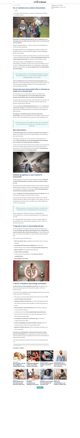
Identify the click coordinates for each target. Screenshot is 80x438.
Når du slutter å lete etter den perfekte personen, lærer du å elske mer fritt (18, 383)
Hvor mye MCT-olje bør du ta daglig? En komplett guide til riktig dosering (19, 365)
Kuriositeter (56, 380)
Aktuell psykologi (44, 362)
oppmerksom (19, 296)
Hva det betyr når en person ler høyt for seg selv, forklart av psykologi (60, 365)
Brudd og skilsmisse (31, 380)
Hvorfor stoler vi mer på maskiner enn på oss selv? (46, 365)
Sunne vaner (15, 362)
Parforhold (15, 380)
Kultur (28, 362)
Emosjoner (19, 5)
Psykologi (42, 380)
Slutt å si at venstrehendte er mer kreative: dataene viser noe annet (60, 383)
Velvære (14, 5)
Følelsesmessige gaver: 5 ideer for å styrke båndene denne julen (33, 365)
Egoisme (15, 193)
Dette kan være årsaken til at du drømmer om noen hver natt (46, 383)
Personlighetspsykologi (59, 362)
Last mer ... (40, 387)
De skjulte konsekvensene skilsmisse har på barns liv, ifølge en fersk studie (33, 383)
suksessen (40, 106)
